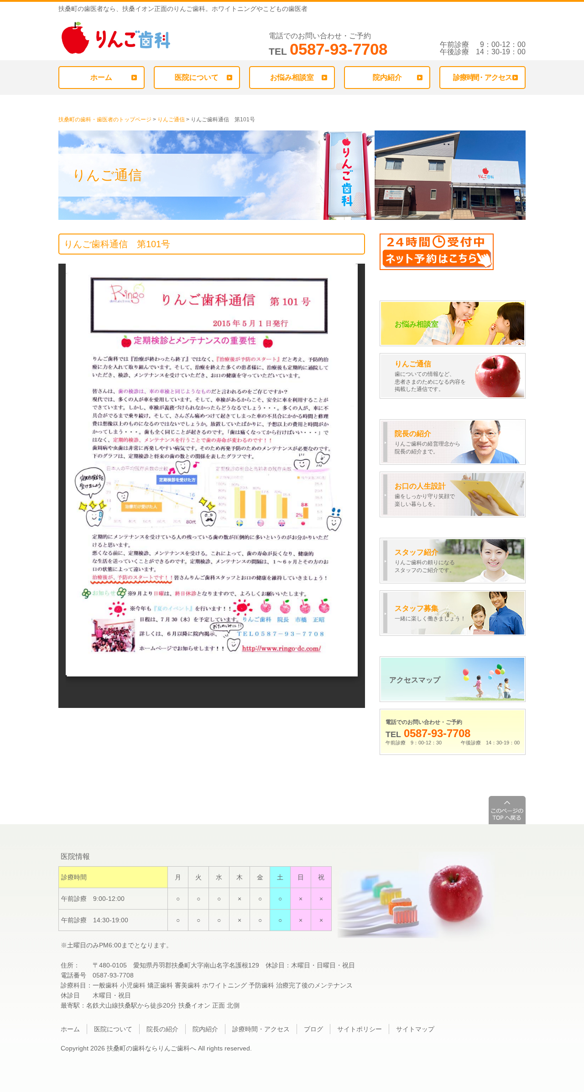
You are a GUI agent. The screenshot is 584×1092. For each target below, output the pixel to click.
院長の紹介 (162, 1029)
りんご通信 (171, 119)
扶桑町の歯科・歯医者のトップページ (104, 119)
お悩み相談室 (292, 77)
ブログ (313, 1029)
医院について (197, 77)
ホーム (101, 77)
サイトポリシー (359, 1029)
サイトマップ (415, 1029)
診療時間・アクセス (261, 1029)
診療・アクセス (482, 77)
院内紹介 (387, 77)
